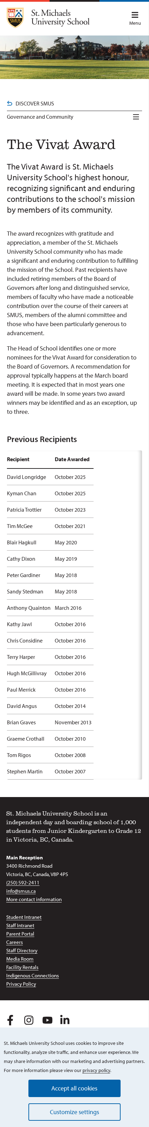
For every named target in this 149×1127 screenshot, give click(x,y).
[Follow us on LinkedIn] (64, 1019)
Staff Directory (21, 950)
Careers (14, 942)
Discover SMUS (35, 103)
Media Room (20, 958)
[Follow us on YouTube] (46, 1019)
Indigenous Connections (32, 975)
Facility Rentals (22, 967)
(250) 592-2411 (23, 882)
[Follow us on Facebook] (10, 1019)
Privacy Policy (21, 983)
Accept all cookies (74, 1088)
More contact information (34, 899)
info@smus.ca (21, 891)
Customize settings (74, 1112)
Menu (135, 23)
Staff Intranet (20, 925)
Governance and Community (40, 116)
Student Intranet (24, 917)
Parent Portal (20, 933)
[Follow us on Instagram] (28, 1019)
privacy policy (96, 1070)
